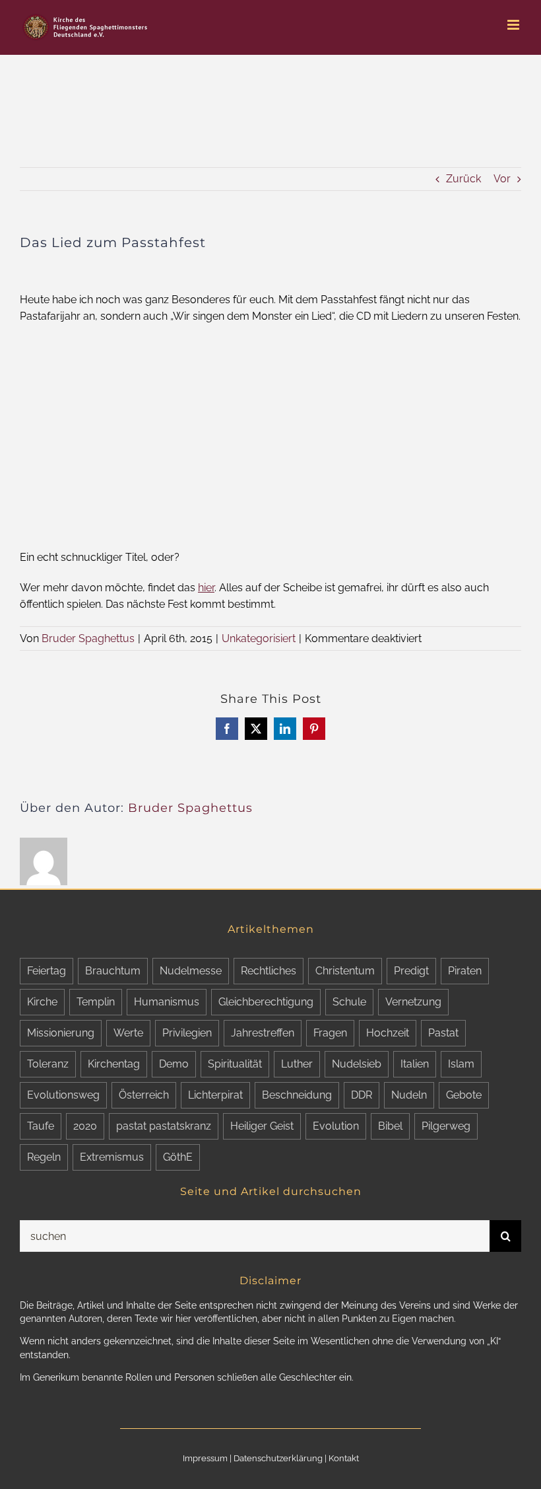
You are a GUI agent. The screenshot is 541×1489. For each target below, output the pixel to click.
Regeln (44, 1157)
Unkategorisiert (259, 638)
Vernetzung (413, 1002)
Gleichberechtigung (265, 1002)
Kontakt (344, 1458)
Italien (414, 1064)
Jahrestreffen (262, 1033)
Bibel (390, 1126)
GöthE (178, 1157)
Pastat (443, 1033)
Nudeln (409, 1095)
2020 (85, 1126)
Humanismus (166, 1002)
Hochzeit (387, 1033)
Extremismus (112, 1157)
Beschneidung (297, 1095)
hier (206, 587)
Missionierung (60, 1033)
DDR (361, 1095)
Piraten (465, 970)
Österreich (144, 1095)
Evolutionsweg (63, 1095)
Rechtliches (268, 970)
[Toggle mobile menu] (514, 25)
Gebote (464, 1095)
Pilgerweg (446, 1126)
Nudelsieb (356, 1064)
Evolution (336, 1126)
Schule (349, 1002)
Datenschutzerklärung (278, 1458)
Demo (174, 1064)
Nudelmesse (191, 970)
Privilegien (187, 1033)
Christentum (345, 970)
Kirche (42, 1002)
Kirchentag (114, 1064)
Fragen (330, 1033)
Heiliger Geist (262, 1126)
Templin (96, 1002)
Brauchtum (113, 970)
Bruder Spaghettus (88, 638)
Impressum (205, 1458)
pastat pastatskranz (163, 1126)
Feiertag (46, 970)
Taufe (40, 1126)
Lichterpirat (215, 1095)
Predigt (411, 970)
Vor (502, 178)
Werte (128, 1033)
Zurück (463, 178)
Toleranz (48, 1064)
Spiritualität (235, 1064)
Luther (297, 1064)
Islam (461, 1064)
